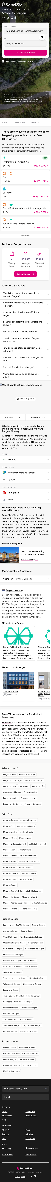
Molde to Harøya (10, 856)
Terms (23, 1176)
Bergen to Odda (30, 792)
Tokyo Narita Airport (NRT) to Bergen (18, 1019)
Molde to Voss (25, 838)
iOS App (7, 1148)
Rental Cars (30, 1111)
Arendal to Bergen (10, 931)
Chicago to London (26, 1059)
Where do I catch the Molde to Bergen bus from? (23, 359)
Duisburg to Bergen (29, 1007)
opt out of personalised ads (24, 101)
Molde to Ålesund (10, 820)
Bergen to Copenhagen (12, 780)
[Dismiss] (46, 95)
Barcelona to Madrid (11, 1053)
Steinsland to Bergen (11, 1025)
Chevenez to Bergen (28, 1031)
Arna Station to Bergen (12, 966)
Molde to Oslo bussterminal (14, 844)
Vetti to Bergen (30, 966)
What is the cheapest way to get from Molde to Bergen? (21, 295)
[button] (25, 53)
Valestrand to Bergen (11, 984)
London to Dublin (30, 1065)
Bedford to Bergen (10, 1007)
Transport (6, 122)
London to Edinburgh (11, 1065)
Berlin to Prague (9, 1059)
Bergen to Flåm (38, 786)
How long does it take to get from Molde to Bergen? (22, 349)
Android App (33, 1148)
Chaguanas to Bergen (32, 984)
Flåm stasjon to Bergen (12, 949)
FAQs (16, 122)
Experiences (7, 1115)
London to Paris (9, 1047)
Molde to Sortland (25, 867)
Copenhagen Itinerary (12, 792)
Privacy (17, 1176)
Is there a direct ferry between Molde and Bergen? (22, 323)
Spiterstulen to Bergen (12, 972)
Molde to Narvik (9, 861)
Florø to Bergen (38, 925)
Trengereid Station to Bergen (15, 978)
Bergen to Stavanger (32, 804)
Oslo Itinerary (23, 786)
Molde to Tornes (9, 885)
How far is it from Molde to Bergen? (20, 331)
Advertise (29, 1134)
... (39, 617)
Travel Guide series (22, 515)
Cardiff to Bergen (10, 937)
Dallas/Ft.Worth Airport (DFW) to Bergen (19, 960)
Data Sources (31, 1154)
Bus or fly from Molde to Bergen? (18, 367)
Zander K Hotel (10, 691)
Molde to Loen (9, 850)
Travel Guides (31, 1115)
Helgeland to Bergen (37, 978)
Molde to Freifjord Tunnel (29, 861)
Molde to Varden (10, 832)
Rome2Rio (7, 722)
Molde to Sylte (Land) (28, 909)
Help (4, 1138)
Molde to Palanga (29, 873)
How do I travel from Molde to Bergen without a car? (21, 340)
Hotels (4, 1111)
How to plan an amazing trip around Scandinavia (32, 553)
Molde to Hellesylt (29, 897)
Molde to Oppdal (26, 832)
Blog (4, 1119)
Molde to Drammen (11, 873)
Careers (5, 1134)
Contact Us (30, 1138)
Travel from (10, 26)
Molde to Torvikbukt (11, 897)
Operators (34, 122)
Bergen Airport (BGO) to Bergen (16, 925)
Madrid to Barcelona (11, 1071)
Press (28, 1130)
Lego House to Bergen (32, 1025)
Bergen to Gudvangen (34, 780)
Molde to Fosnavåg (39, 903)
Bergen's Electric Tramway (16, 647)
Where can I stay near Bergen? (17, 579)
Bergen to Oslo (9, 786)
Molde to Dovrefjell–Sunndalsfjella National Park (22, 891)
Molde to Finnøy (9, 879)
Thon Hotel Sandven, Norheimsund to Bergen (21, 996)
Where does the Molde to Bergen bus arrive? (21, 375)
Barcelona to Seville (30, 1053)
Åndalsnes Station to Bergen (31, 937)
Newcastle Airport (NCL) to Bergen (17, 1002)
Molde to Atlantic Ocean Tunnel (16, 903)
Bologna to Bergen (35, 943)
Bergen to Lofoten (10, 798)
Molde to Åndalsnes (28, 820)
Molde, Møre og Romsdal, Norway (24, 30)
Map (24, 122)
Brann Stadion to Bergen (13, 954)
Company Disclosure (35, 1172)
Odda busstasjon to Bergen (14, 943)
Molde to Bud (8, 826)
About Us (6, 1130)
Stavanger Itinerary (28, 798)
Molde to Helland (10, 909)
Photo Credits (7, 1154)
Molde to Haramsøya (27, 856)
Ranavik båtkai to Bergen (34, 949)
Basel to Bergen (27, 931)
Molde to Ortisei (25, 879)
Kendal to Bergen (10, 1031)
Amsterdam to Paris (27, 1047)
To (5, 39)
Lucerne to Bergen (10, 990)
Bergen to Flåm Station (12, 804)
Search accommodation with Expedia (20, 61)
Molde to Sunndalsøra (26, 826)
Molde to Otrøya (24, 850)
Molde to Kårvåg (9, 838)
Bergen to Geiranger (27, 774)
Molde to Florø (9, 867)
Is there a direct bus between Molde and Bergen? (22, 314)
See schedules (23, 274)
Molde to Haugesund (37, 844)
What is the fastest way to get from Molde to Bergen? (23, 304)
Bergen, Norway (15, 43)
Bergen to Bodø (9, 774)
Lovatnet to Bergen (11, 1013)
